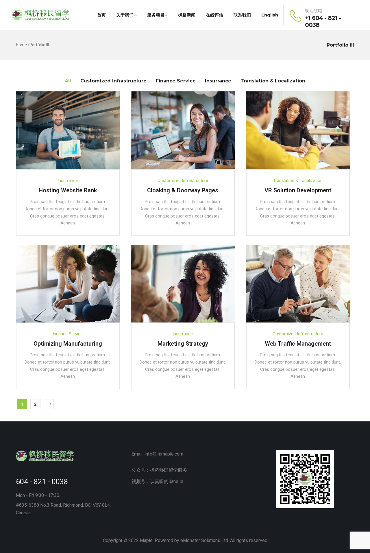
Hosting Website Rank (68, 190)
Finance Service (68, 333)
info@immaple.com (164, 454)
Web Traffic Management (298, 343)
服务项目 (155, 15)
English (269, 15)
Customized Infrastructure (183, 180)
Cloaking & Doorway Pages (182, 190)
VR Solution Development (297, 190)
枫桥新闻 (186, 15)
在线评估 (214, 15)
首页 (101, 15)
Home (21, 45)
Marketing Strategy (183, 343)
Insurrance (68, 180)
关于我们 (125, 15)
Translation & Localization (298, 180)
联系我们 (242, 15)
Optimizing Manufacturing (68, 343)
